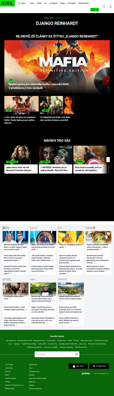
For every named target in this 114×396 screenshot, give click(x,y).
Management (33, 364)
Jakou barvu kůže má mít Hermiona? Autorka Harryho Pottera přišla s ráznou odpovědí (18, 169)
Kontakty (32, 375)
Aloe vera (82, 344)
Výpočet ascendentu (34, 347)
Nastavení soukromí (35, 388)
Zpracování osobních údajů (37, 378)
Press (31, 368)
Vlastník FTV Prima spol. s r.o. (14, 385)
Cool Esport (53, 3)
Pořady (62, 3)
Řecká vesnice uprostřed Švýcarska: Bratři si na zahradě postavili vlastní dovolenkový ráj (70, 309)
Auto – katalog (13, 344)
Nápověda (32, 382)
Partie (70, 341)
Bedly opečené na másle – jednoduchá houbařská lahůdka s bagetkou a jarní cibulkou (98, 268)
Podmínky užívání (10, 378)
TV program (51, 341)
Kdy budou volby (87, 341)
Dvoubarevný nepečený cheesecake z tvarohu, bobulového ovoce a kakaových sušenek (98, 259)
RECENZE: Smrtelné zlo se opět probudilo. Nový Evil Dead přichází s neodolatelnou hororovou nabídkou (54, 169)
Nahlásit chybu (9, 388)
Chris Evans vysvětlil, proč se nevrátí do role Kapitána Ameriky (88, 169)
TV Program (72, 3)
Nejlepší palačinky (66, 347)
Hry (45, 3)
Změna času (61, 341)
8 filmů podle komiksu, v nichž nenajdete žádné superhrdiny (14, 308)
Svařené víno (52, 344)
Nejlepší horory (39, 341)
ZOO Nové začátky (101, 341)
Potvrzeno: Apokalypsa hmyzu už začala (70, 246)
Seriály (39, 3)
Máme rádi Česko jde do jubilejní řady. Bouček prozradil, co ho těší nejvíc (43, 247)
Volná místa (8, 368)
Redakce (32, 385)
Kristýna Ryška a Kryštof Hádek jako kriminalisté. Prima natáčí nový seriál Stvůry (42, 268)
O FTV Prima (9, 364)
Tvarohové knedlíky (51, 347)
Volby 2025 (42, 344)
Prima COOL (49, 18)
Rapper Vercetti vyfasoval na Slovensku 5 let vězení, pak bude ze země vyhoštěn (42, 309)
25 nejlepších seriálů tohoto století (13, 298)
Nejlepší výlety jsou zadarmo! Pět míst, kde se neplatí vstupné (70, 298)
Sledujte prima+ (83, 3)
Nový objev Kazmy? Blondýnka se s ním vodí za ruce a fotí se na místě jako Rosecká (43, 320)
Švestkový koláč (81, 347)
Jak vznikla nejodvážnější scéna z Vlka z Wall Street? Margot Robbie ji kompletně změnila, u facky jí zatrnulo (15, 321)
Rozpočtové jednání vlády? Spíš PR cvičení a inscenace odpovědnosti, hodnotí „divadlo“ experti (15, 269)
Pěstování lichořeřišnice (97, 344)
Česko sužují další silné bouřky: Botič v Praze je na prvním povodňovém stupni (15, 258)
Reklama (8, 371)
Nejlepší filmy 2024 (25, 341)
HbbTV (7, 375)
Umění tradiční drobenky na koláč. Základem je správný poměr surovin (68, 320)
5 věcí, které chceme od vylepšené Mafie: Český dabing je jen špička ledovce (20, 120)
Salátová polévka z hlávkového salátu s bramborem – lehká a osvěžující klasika (98, 247)
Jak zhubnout (11, 341)
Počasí (76, 341)
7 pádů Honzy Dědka (28, 344)
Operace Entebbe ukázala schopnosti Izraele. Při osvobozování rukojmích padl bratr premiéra (69, 259)
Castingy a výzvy (34, 371)
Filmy (32, 3)
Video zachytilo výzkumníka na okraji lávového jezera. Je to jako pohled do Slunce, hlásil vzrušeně (70, 269)
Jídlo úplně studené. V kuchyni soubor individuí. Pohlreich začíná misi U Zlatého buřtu (42, 258)
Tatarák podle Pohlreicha (68, 344)
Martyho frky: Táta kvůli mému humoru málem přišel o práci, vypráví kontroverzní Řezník (42, 299)
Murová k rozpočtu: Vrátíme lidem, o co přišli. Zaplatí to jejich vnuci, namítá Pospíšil (15, 247)
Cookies (7, 382)
